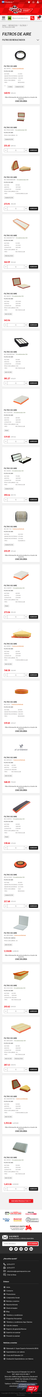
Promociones (10, 1294)
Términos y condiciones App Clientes (19, 1322)
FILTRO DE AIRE (10, 66)
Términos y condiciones (14, 1315)
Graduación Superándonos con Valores (19, 1359)
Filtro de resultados (13, 40)
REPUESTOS (12, 25)
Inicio (4, 25)
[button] (14, 2)
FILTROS (23, 25)
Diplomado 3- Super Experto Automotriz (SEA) (22, 1348)
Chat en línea (21, 101)
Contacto (9, 1291)
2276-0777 (11, 1264)
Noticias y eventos (12, 1301)
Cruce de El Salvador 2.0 (14, 1355)
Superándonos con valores (15, 1352)
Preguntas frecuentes (14, 1318)
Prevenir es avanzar (13, 1336)
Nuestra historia (12, 1305)
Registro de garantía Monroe (16, 1329)
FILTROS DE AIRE (8, 27)
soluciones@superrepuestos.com (18, 1271)
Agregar (33, 150)
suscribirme (32, 1244)
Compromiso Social (12, 1298)
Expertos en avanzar (13, 1332)
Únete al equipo (11, 1308)
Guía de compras (12, 1325)
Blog (7, 1311)
